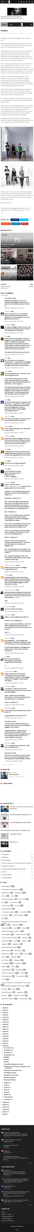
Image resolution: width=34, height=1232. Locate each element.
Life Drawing (5, 941)
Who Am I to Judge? (8, 244)
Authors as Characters (8, 899)
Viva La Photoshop (7, 992)
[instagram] (21, 1)
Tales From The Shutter (8, 866)
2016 (4, 1031)
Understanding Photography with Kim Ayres (13, 869)
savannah (8, 325)
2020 (4, 1022)
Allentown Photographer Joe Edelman (16, 1179)
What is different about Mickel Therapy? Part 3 (15, 830)
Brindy (7, 575)
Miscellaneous (5, 954)
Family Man (22, 33)
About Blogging (7, 251)
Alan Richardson (10, 590)
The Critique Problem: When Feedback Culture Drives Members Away (15, 1181)
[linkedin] (24, 1)
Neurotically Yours (8, 1220)
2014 (4, 1036)
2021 (4, 1020)
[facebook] (19, 1)
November (8, 1050)
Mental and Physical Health (9, 947)
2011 (4, 1043)
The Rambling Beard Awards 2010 (20, 822)
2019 (4, 1024)
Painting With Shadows (11, 17)
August (6, 1083)
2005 (4, 1112)
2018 (4, 1027)
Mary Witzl (8, 708)
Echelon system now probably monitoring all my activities (15, 922)
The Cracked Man (6, 976)
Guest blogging (6, 934)
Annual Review (5, 892)
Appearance (18, 892)
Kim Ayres (8, 482)
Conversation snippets (8, 912)
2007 (4, 1107)
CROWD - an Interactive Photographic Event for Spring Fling (16, 276)
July (5, 1085)
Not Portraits (5, 960)
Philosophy (17, 960)
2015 (4, 1034)
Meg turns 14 (14, 842)
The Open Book (21, 976)
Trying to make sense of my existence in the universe (16, 863)
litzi (6, 400)
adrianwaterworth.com (11, 1156)
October (7, 1053)
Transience (7, 1187)
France (24, 928)
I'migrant (6, 1151)
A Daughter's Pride (16, 834)
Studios (6, 1062)
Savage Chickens (7, 1216)
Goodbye (6, 1147)
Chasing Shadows (7, 877)
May (5, 1090)
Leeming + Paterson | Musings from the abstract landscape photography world (16, 1193)
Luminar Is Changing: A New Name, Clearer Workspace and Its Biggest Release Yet (14, 1173)
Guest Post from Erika (11, 1075)
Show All (30, 1163)
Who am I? (4, 995)
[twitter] (29, 1)
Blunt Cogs (22, 899)
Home (4, 24)
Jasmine (7, 311)
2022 (4, 1017)
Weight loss (20, 992)
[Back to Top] (17, 1230)
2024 (4, 1013)
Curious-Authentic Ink (10, 1145)
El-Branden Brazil (9, 1186)
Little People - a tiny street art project (16, 1200)
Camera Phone (14, 902)
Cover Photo (5, 915)
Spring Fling (19, 970)
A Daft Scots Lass (10, 565)
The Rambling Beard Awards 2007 (20, 814)
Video (13, 989)
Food (15, 928)
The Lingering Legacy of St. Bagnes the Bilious (15, 1158)
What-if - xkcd (6, 1214)
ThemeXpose (20, 1226)
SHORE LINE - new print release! (13, 1201)
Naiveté (6, 1059)
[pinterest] (27, 1)
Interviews (25, 937)
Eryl (6, 336)
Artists (16, 33)
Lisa (6, 449)
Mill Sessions (18, 950)
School (13, 966)
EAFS (3, 918)
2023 (4, 1015)
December (8, 1048)
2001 (4, 1114)
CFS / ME (4, 872)
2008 (4, 1105)
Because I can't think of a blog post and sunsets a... (17, 1067)
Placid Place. (7, 1152)
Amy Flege (8, 606)
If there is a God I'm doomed (9, 937)
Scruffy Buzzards (6, 970)
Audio (12, 896)
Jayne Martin (9, 671)
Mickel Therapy (6, 950)
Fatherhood (5, 928)
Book (3, 902)
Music (26, 954)
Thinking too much (10, 1073)
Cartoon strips (6, 905)
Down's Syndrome (7, 875)
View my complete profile (16, 777)
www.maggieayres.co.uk (13, 486)
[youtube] (32, 1)
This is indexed (6, 1218)
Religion (4, 966)
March (6, 1095)
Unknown (8, 416)
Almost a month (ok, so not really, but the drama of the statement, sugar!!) (15, 1134)
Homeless (27, 65)
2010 (4, 1046)
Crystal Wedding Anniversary (13, 1064)
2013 (4, 1039)
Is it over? (5, 261)
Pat (6, 469)
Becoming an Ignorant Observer (13, 1196)
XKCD (3, 1212)
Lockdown (24, 941)
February (7, 1097)
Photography (28, 33)
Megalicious (16, 944)
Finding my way (8, 1141)
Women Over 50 (23, 998)
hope (6, 371)
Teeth (22, 973)
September (8, 1055)
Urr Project (4, 989)
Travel (3, 979)
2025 (4, 1010)
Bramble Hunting (9, 1077)
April (5, 1092)
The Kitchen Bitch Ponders (12, 1140)
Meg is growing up (10, 1080)
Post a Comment (8, 764)
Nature (3, 957)
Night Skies (14, 957)
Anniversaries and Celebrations (10, 889)
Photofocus (7, 1170)
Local (14, 941)
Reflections (18, 963)
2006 (4, 1109)
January (7, 1099)
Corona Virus (23, 912)
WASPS (8, 76)
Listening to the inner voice (13, 1070)
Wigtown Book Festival (8, 998)
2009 (4, 1102)
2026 (4, 1008)
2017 (4, 1029)
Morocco (17, 954)
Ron (6, 358)
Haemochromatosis (21, 934)
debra (7, 426)
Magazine (4, 944)
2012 (4, 1041)
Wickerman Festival (19, 995)
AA (5, 656)
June (6, 1087)
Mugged (6, 1057)
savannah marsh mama (11, 1133)
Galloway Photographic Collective (11, 931)
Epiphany (4, 925)
